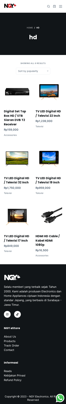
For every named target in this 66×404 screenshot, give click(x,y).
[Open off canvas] (60, 6)
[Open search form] (48, 6)
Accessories (10, 135)
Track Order (11, 345)
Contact (9, 350)
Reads (8, 371)
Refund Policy (12, 380)
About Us (10, 336)
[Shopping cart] (54, 6)
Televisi (39, 126)
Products (9, 341)
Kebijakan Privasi (14, 375)
